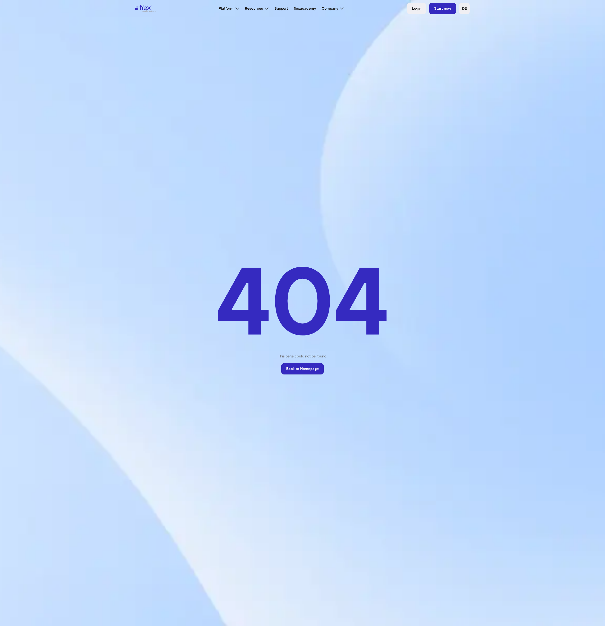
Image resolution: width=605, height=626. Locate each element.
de (464, 8)
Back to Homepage (302, 368)
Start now (442, 8)
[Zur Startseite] (145, 8)
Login (416, 8)
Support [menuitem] (281, 8)
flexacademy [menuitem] (305, 8)
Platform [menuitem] (226, 8)
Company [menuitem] (330, 8)
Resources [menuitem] (254, 8)
